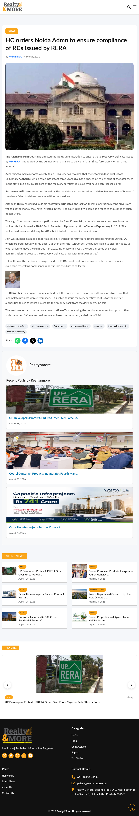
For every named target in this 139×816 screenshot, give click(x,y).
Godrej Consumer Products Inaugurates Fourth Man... (43, 473)
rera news (98, 326)
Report (75, 752)
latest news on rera (40, 326)
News (74, 735)
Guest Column (79, 747)
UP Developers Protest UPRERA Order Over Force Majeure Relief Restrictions (52, 702)
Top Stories (77, 758)
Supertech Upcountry (118, 326)
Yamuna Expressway (16, 332)
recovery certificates (80, 326)
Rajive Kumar (60, 326)
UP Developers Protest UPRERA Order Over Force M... (44, 418)
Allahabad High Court (16, 326)
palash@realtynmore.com (92, 783)
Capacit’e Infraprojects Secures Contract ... (36, 527)
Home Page (8, 775)
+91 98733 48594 (87, 777)
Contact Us (8, 793)
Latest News (8, 781)
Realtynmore (15, 57)
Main (74, 741)
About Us (7, 787)
